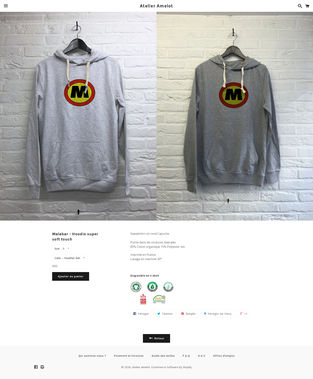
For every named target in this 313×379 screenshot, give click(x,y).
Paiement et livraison (129, 355)
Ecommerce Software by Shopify (171, 367)
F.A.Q (186, 355)
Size (57, 248)
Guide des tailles (163, 355)
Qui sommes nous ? (92, 355)
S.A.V (201, 355)
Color (58, 258)
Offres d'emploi (224, 355)
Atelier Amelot (156, 6)
